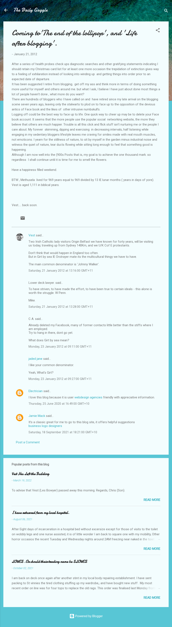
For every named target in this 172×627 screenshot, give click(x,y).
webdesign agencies (88, 397)
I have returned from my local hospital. (40, 512)
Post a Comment (28, 442)
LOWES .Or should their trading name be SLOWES (49, 561)
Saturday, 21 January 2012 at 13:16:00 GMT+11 (61, 270)
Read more (152, 500)
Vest (32, 235)
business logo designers (45, 426)
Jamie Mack (37, 416)
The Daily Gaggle (30, 10)
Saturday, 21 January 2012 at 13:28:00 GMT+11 (61, 307)
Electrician (36, 391)
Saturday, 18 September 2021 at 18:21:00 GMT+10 (63, 432)
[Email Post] (22, 219)
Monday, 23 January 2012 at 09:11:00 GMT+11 (60, 346)
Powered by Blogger (88, 616)
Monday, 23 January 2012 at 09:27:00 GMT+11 (60, 379)
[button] (157, 31)
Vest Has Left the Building (30, 473)
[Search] (166, 11)
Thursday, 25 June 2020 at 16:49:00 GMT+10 (59, 404)
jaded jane (35, 359)
